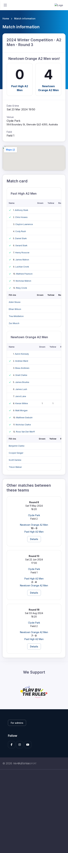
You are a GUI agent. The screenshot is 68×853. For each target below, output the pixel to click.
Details (34, 539)
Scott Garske (15, 460)
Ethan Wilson (15, 309)
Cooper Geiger (16, 453)
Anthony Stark (21, 210)
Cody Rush (20, 231)
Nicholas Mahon (23, 281)
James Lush (21, 389)
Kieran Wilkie (21, 403)
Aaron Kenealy (22, 354)
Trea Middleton (16, 316)
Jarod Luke (20, 396)
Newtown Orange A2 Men (48, 88)
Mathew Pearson (24, 274)
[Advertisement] (34, 811)
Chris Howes (21, 217)
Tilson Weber (15, 467)
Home (5, 18)
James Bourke (22, 382)
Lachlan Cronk (22, 266)
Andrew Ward (21, 361)
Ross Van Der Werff (25, 431)
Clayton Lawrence (24, 224)
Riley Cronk (21, 288)
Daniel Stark (21, 238)
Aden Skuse (14, 302)
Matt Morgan (21, 410)
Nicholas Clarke (23, 424)
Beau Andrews (22, 368)
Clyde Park (34, 515)
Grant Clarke (21, 375)
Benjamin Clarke (16, 446)
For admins (17, 722)
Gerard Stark (21, 245)
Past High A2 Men (19, 88)
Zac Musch (14, 323)
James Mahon (22, 259)
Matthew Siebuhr (24, 417)
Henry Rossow (22, 252)
